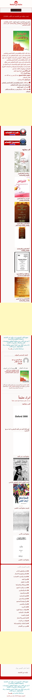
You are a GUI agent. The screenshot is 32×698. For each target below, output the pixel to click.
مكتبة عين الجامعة (25, 22)
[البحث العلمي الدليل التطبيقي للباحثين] (21, 469)
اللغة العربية (25, 607)
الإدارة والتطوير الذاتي (22, 571)
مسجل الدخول (21, 400)
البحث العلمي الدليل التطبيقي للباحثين (19, 482)
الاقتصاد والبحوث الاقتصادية (21, 576)
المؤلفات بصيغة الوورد (22, 609)
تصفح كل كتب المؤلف (9, 368)
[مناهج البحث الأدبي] (21, 521)
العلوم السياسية (24, 596)
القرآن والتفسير (24, 604)
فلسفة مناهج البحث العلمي (21, 508)
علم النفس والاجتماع (22, 618)
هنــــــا (10, 349)
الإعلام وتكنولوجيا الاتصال (21, 574)
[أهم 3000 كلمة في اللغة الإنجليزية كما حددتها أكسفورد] (21, 416)
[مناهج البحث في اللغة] (21, 443)
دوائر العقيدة (24, 615)
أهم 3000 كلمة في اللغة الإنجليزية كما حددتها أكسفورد (17, 430)
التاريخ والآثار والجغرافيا (22, 585)
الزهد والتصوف (24, 593)
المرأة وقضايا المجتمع (22, 601)
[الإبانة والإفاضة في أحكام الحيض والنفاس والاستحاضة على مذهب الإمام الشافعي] (21, 41)
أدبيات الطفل (24, 582)
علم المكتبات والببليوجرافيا (21, 623)
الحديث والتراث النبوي (22, 587)
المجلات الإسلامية (23, 612)
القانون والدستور (23, 598)
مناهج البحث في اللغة (23, 456)
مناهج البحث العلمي (23, 560)
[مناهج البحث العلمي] (21, 546)
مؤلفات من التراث (23, 620)
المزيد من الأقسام (23, 626)
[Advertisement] (16, 109)
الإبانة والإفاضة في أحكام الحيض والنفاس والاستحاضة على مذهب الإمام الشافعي (12, 371)
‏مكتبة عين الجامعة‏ (23, 672)
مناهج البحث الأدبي (24, 534)
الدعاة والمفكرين (23, 590)
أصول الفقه (16, 22)
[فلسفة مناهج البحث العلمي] (21, 495)
